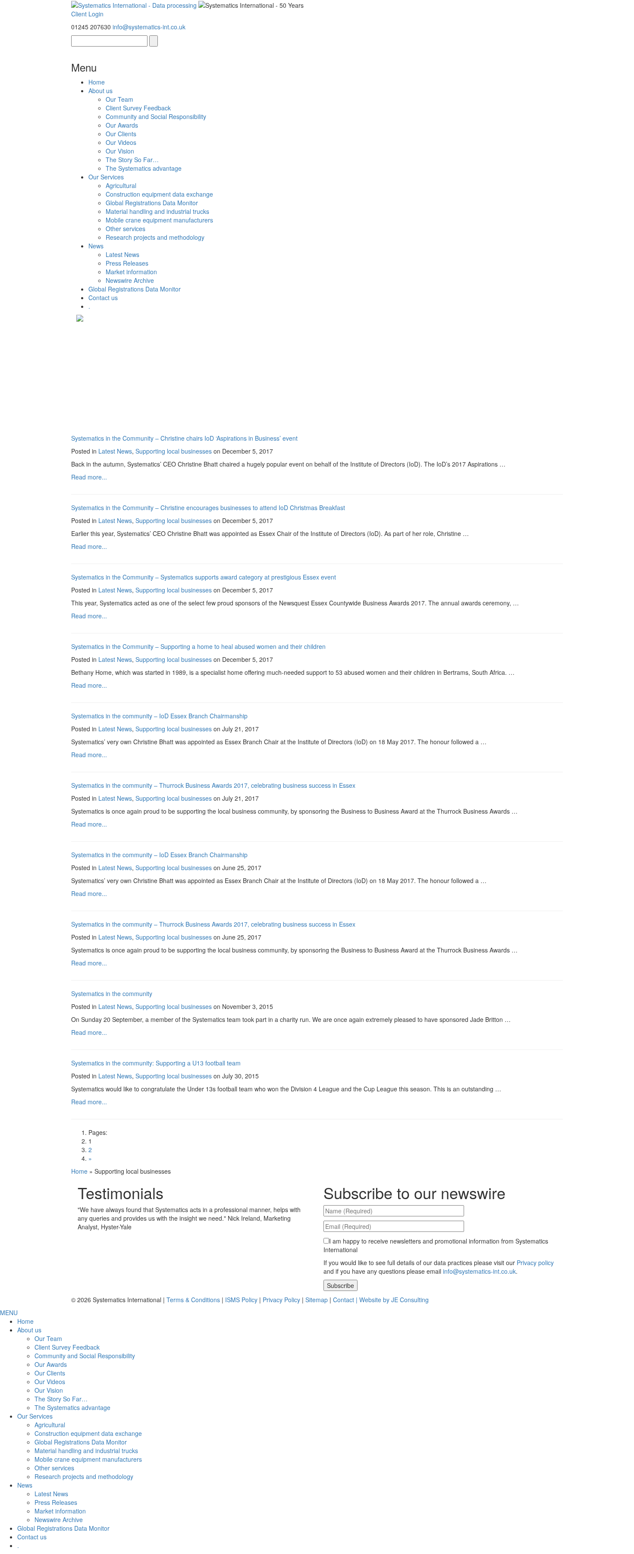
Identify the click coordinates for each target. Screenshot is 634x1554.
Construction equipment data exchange (159, 194)
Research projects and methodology (155, 237)
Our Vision (120, 151)
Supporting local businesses (173, 451)
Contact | (346, 1299)
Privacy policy (535, 1262)
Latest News (122, 254)
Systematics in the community (111, 993)
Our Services (106, 176)
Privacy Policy (281, 1299)
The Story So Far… (132, 159)
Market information (131, 271)
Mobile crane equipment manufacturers (159, 220)
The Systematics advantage (144, 168)
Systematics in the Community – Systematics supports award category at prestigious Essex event (203, 577)
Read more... (89, 477)
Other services (125, 228)
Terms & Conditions (193, 1299)
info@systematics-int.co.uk (149, 26)
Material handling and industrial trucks (157, 211)
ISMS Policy (241, 1299)
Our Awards (122, 125)
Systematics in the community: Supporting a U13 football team (156, 1063)
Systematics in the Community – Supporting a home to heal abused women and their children (198, 646)
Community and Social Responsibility (156, 116)
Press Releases (127, 263)
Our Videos (121, 142)
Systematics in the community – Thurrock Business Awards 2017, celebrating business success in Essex (213, 785)
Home (96, 82)
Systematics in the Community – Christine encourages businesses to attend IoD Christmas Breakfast (208, 507)
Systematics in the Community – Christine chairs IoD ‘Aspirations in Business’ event (184, 438)
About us (100, 90)
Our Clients (121, 133)
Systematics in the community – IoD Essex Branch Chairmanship (159, 715)
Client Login (87, 13)
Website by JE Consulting (394, 1299)
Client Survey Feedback (138, 107)
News (96, 245)
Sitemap (316, 1299)
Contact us (103, 297)
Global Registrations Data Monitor (152, 202)
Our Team (119, 99)
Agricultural (121, 185)
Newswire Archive (130, 280)
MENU (9, 1312)
